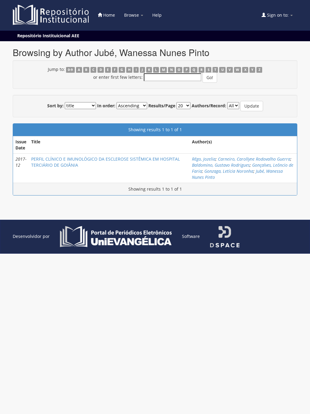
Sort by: (55, 106)
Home (108, 15)
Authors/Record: (209, 106)
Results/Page (161, 106)
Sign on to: (278, 15)
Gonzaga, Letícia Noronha (228, 171)
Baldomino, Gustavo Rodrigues (221, 165)
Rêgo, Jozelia (204, 159)
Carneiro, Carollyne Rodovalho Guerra (254, 159)
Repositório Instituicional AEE (48, 35)
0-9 (70, 70)
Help (157, 15)
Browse (132, 15)
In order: (106, 106)
